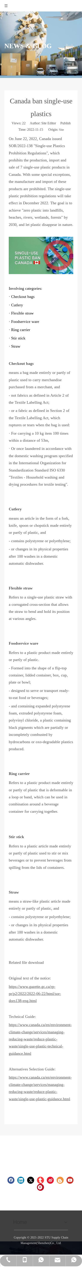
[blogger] (60, 1180)
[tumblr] (40, 1180)
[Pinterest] (40, 1187)
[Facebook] (10, 1180)
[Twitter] (30, 1180)
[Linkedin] (20, 1180)
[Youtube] (69, 1180)
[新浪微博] (50, 1180)
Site (61, 129)
